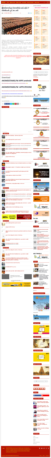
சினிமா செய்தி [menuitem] (37, 2)
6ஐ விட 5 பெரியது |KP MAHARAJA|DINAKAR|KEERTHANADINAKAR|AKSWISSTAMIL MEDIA (43, 235)
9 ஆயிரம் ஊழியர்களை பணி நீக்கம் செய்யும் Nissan (13, 175)
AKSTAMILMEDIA (10, 455)
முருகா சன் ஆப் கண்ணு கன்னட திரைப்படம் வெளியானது (14, 249)
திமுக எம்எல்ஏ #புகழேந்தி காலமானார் (43, 266)
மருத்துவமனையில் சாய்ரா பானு (10, 156)
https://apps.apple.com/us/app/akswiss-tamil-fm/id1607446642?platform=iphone (16, 90)
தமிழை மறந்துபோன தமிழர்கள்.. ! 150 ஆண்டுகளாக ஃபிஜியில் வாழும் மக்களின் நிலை (18, 167)
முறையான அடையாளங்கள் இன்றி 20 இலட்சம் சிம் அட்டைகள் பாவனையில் (43, 271)
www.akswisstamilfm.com (7, 72)
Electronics (35, 443)
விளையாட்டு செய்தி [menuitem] (30, 2)
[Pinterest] (16, 104)
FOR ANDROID (35, 77)
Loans (34, 436)
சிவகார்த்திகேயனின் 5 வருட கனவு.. (11, 266)
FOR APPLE (35, 76)
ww (6, 74)
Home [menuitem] (8, 2)
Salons (34, 439)
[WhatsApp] (31, 13)
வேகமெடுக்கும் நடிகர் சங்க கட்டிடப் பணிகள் (12, 243)
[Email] (18, 104)
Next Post (29, 131)
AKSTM (3, 2)
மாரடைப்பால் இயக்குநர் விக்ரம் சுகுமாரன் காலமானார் (13, 139)
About (44, 455)
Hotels (34, 440)
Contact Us (47, 455)
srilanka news (6, 5)
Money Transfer (35, 437)
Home (3, 5)
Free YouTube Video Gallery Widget (16, 281)
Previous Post (4, 131)
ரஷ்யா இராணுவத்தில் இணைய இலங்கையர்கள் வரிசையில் (43, 283)
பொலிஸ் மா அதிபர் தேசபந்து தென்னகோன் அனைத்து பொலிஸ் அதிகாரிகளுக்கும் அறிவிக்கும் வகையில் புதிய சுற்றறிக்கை (44, 277)
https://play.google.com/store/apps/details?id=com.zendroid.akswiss (13, 83)
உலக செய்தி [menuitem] (24, 2)
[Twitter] (30, 13)
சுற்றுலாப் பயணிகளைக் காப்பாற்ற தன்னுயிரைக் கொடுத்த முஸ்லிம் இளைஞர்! (17, 148)
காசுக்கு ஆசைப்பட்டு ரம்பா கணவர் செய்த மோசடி (13, 262)
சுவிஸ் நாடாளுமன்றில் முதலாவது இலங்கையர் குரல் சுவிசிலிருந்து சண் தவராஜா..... (42, 415)
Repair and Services (36, 442)
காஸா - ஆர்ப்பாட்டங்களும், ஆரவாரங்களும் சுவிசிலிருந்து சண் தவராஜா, (42, 424)
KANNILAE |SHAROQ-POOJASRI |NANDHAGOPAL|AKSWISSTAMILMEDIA (43, 242)
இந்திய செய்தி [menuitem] (18, 2)
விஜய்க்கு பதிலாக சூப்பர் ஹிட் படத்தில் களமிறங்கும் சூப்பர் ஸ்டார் (15, 270)
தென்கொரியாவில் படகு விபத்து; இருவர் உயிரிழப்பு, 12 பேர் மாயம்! (15, 183)
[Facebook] (28, 13)
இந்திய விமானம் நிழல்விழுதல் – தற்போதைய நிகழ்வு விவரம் (14, 135)
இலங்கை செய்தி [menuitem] (12, 2)
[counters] (39, 389)
